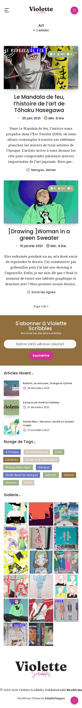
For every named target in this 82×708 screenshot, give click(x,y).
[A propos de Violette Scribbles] (11, 407)
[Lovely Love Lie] (41, 610)
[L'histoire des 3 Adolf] (41, 514)
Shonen (11, 482)
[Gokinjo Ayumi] (41, 562)
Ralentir (51, 475)
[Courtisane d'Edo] (16, 586)
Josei (58, 452)
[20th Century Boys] (41, 634)
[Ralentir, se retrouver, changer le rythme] (11, 388)
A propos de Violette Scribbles (41, 402)
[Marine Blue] (66, 514)
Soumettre (41, 356)
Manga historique (18, 467)
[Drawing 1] (16, 610)
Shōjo (28, 482)
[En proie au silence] (16, 634)
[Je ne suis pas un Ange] (41, 538)
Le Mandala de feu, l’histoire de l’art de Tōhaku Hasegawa (39, 103)
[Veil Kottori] (16, 514)
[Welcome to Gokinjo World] (66, 538)
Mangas (37, 170)
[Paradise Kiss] (66, 562)
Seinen (51, 170)
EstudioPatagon (55, 698)
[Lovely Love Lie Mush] (16, 562)
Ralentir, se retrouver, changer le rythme (47, 383)
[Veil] (41, 586)
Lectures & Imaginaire (41, 459)
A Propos (12, 452)
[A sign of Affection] (16, 538)
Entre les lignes (43, 292)
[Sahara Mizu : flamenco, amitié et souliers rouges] (11, 426)
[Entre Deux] (66, 610)
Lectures (12, 459)
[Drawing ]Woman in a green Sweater (39, 235)
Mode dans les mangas (22, 475)
